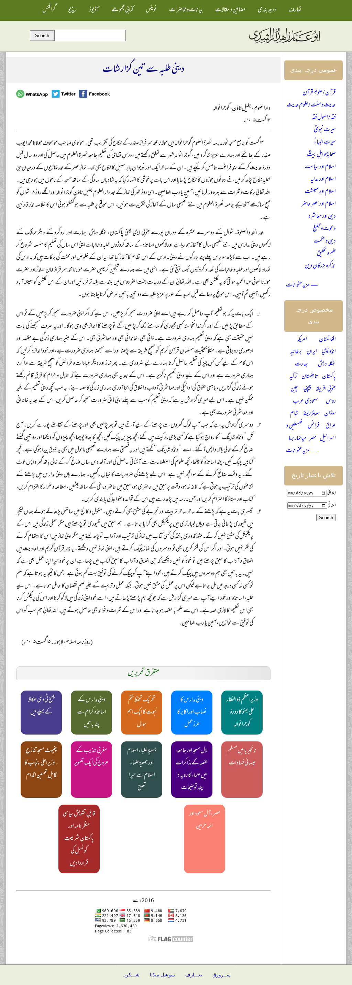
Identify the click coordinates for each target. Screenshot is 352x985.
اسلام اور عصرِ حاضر (318, 204)
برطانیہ (296, 352)
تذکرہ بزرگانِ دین (320, 266)
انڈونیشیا (328, 352)
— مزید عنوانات (302, 285)
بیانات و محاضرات (186, 10)
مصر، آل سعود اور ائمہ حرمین (204, 820)
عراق (331, 426)
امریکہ (302, 340)
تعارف (294, 10)
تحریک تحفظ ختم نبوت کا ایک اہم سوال (141, 712)
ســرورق (221, 974)
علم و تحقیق (326, 254)
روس (331, 401)
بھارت (301, 364)
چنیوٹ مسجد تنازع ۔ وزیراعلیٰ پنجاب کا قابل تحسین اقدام (41, 763)
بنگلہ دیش (327, 364)
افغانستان (327, 340)
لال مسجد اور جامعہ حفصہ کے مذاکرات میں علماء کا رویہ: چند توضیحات (192, 769)
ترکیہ (293, 377)
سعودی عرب (305, 401)
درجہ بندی (267, 10)
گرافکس (49, 10)
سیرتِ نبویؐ (325, 130)
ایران (312, 352)
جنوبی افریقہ (326, 389)
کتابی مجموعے (122, 10)
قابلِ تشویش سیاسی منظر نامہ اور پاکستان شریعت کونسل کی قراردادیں (79, 839)
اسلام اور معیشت (320, 192)
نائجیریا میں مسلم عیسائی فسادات (242, 757)
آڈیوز (94, 10)
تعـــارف (193, 974)
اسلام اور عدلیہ (323, 180)
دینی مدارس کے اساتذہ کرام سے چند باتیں (91, 712)
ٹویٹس (151, 10)
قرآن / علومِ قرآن (319, 93)
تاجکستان (309, 377)
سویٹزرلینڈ (311, 414)
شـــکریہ (131, 974)
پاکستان (329, 377)
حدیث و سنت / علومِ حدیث (311, 105)
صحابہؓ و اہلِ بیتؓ (321, 155)
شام (294, 414)
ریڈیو (72, 10)
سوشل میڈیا (162, 974)
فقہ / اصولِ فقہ (324, 118)
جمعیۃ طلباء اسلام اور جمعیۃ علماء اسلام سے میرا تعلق (141, 769)
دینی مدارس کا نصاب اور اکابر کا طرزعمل (192, 712)
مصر (313, 439)
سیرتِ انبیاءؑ (325, 142)
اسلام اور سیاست (320, 167)
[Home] (284, 43)
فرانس (314, 426)
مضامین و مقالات (230, 10)
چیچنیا (307, 389)
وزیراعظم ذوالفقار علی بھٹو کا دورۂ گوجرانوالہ (242, 712)
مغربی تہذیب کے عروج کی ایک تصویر (91, 757)
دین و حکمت (325, 241)
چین (294, 389)
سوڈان (330, 414)
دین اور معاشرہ (322, 217)
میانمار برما (297, 439)
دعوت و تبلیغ (324, 229)
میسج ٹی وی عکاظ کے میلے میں (41, 706)
